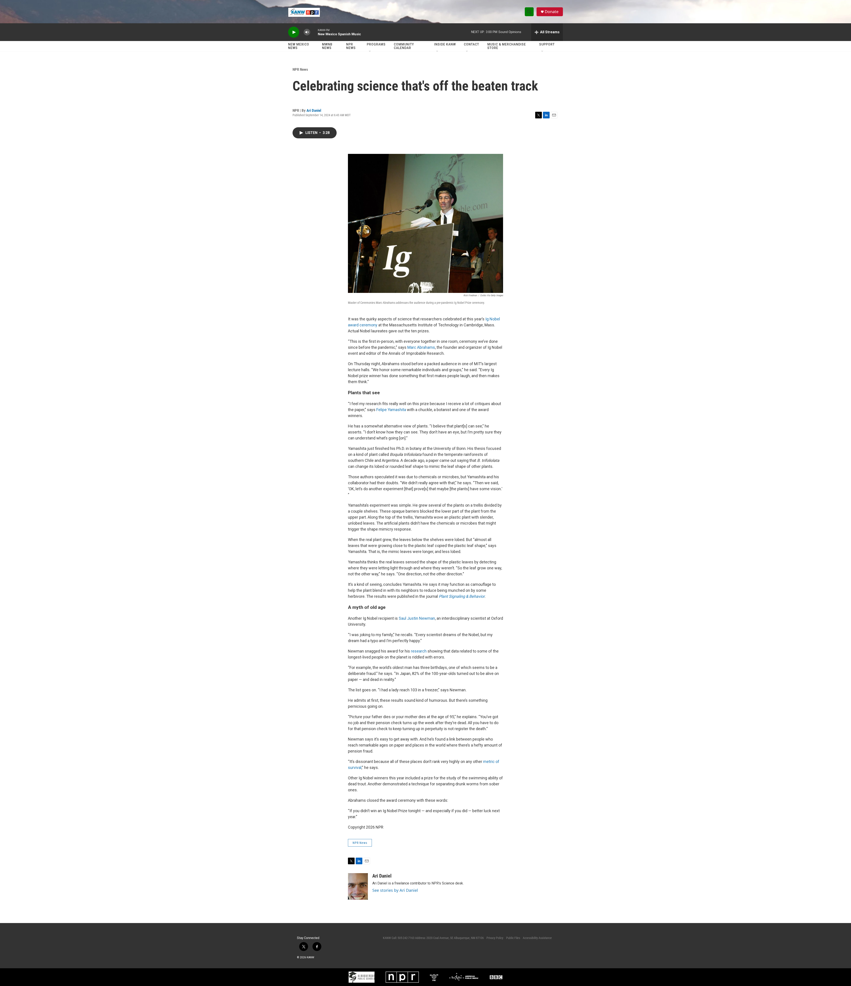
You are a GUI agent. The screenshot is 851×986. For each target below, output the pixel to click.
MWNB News (327, 46)
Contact (471, 44)
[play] (293, 32)
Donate (551, 11)
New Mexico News (298, 46)
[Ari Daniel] (358, 886)
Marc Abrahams (421, 347)
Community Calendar (404, 46)
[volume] (307, 32)
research (419, 651)
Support (547, 44)
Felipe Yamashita (391, 409)
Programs (376, 44)
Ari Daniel (313, 110)
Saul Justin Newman (417, 618)
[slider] (314, 32)
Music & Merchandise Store (506, 46)
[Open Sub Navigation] (370, 51)
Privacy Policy (494, 938)
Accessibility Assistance (537, 938)
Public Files (513, 938)
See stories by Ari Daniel (395, 890)
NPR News (351, 46)
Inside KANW (445, 44)
